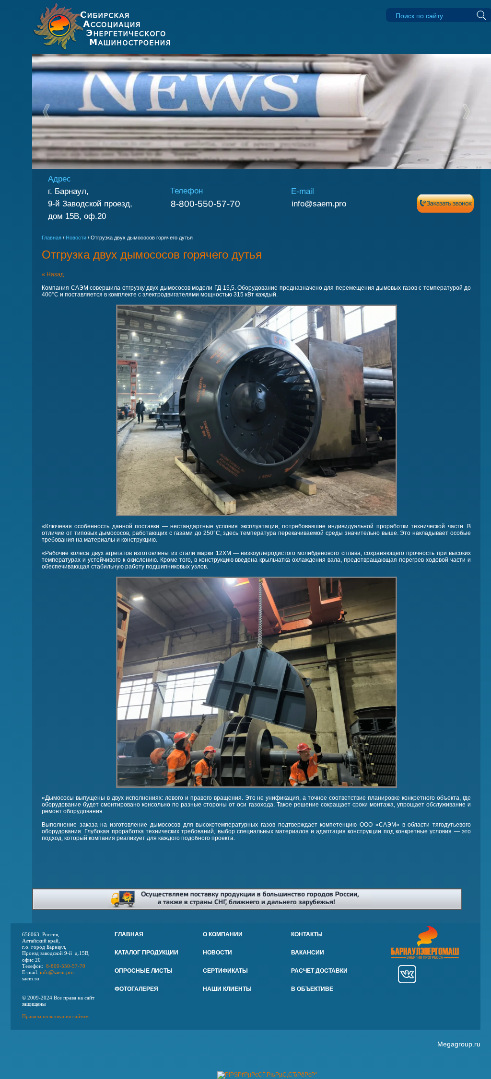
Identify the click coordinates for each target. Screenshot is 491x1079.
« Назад (53, 274)
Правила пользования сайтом (55, 1016)
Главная (51, 237)
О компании (223, 934)
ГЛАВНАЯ (129, 934)
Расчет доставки (319, 970)
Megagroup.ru (458, 1044)
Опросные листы (144, 970)
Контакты (307, 934)
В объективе (312, 989)
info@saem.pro (319, 203)
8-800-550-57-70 (205, 204)
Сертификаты (225, 970)
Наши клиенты (227, 989)
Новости (76, 237)
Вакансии (307, 952)
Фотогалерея (136, 989)
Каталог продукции (146, 952)
